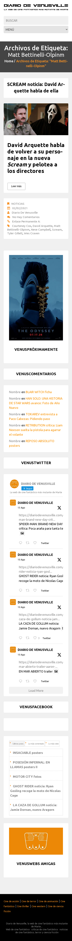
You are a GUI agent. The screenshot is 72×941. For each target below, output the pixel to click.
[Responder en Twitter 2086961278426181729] (21, 638)
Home (8, 61)
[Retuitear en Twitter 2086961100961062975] (28, 681)
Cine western (38, 906)
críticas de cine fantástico (44, 929)
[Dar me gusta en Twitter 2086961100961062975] (36, 681)
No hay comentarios (26, 217)
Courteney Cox (21, 225)
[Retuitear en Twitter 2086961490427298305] (28, 590)
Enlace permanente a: (26, 221)
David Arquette (42, 225)
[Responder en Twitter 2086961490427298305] (21, 590)
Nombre (15, 392)
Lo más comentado (36, 744)
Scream (57, 229)
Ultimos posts (18, 744)
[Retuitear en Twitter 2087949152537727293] (28, 543)
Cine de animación (48, 901)
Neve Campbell (41, 229)
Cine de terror (28, 901)
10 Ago (21, 559)
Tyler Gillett (15, 233)
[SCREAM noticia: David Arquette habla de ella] (36, 119)
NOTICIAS (17, 203)
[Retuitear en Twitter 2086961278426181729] (28, 638)
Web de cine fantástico (18, 929)
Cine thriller (23, 906)
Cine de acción (11, 901)
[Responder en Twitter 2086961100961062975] (21, 681)
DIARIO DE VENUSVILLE (35, 502)
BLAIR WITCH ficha (39, 392)
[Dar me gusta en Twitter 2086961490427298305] (36, 590)
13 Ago (21, 507)
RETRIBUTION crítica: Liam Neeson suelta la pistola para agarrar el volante (36, 429)
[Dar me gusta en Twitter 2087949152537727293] (36, 543)
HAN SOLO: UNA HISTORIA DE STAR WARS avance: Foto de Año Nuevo (35, 403)
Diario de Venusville (25, 212)
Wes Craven (32, 233)
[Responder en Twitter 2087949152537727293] (21, 543)
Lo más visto (53, 744)
